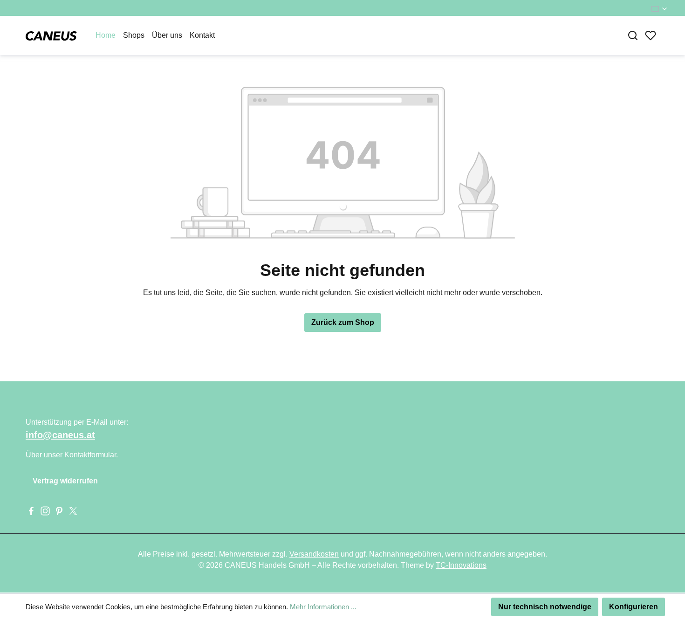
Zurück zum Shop (342, 322)
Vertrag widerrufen (65, 481)
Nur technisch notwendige (544, 607)
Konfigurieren (633, 607)
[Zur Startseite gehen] (51, 35)
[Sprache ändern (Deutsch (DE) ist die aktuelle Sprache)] (660, 8)
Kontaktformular (90, 455)
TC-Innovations (461, 565)
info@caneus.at (60, 435)
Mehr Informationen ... (323, 607)
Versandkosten (314, 554)
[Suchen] (633, 35)
